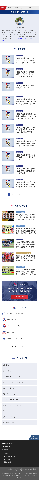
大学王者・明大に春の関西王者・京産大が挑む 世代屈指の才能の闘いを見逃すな (26, 230)
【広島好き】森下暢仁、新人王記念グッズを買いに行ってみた (26, 157)
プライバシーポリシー (10, 456)
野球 (9, 8)
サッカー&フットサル (30, 8)
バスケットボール (12, 400)
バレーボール (11, 394)
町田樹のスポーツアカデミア (16, 313)
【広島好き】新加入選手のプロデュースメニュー (26, 87)
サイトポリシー (8, 459)
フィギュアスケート (14, 405)
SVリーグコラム (12, 320)
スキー (8, 411)
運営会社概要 (7, 462)
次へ (26, 194)
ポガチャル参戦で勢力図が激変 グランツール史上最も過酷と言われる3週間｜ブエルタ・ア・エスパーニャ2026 (26, 258)
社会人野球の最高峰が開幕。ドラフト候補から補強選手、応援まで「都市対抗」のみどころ (26, 244)
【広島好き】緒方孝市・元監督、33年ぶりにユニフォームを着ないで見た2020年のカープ (26, 116)
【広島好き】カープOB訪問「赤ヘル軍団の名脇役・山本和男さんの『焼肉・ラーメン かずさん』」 (26, 184)
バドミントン (11, 417)
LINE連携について (7, 446)
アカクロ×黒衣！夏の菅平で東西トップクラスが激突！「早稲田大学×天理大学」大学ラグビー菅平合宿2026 (26, 271)
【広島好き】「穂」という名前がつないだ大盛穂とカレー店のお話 (26, 171)
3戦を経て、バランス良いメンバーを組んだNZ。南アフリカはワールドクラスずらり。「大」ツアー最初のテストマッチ (26, 217)
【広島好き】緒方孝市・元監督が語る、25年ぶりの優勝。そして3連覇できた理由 (26, 101)
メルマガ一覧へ (19, 296)
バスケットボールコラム (15, 338)
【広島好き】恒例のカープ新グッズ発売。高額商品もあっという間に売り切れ (26, 143)
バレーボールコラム (13, 326)
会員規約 (6, 453)
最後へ (30, 194)
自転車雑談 (11, 332)
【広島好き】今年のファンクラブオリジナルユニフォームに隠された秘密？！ (26, 130)
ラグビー (17, 8)
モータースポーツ (13, 388)
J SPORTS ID (6, 443)
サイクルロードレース (15, 382)
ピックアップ (11, 422)
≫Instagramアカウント (22, 38)
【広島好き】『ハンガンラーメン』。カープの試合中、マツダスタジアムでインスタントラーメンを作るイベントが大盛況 (26, 60)
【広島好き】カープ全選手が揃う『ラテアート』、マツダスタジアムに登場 (26, 74)
